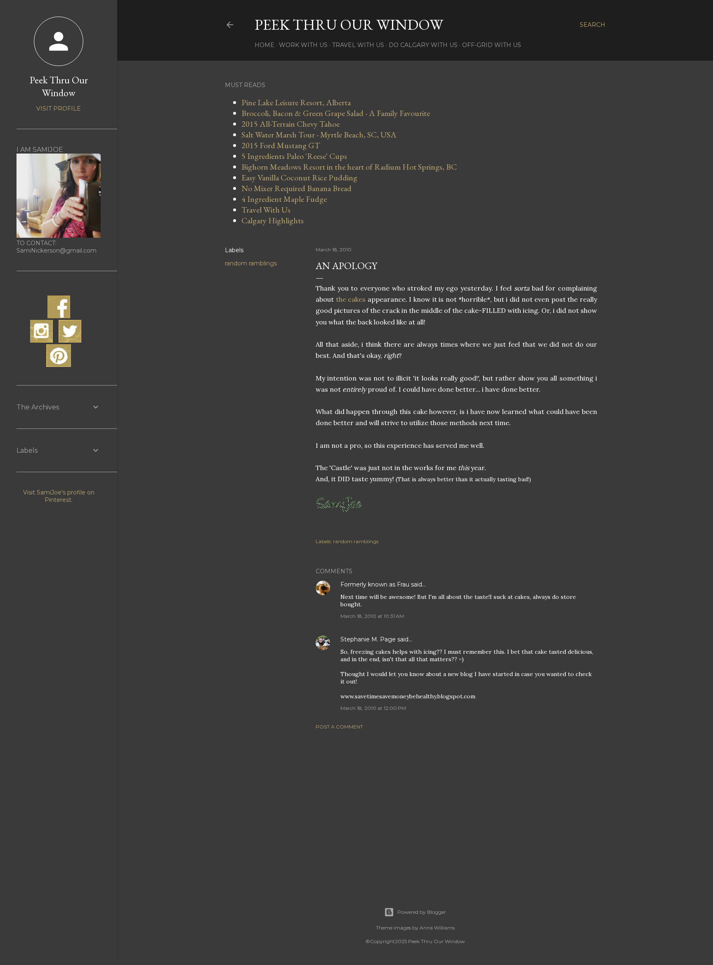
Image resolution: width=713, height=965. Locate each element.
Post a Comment (339, 727)
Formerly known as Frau (374, 584)
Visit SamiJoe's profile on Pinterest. (58, 496)
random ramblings (251, 263)
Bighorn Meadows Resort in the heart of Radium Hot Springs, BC (349, 166)
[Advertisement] (456, 808)
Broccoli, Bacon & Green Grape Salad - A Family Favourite (335, 113)
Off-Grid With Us (491, 45)
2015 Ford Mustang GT (280, 145)
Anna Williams (437, 928)
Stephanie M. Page (368, 639)
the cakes (351, 299)
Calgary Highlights (272, 220)
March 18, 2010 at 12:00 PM (373, 708)
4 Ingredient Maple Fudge (284, 199)
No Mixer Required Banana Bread (296, 188)
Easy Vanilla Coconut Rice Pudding (299, 177)
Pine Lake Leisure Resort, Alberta (296, 102)
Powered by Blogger (421, 912)
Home (264, 45)
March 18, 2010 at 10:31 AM (372, 616)
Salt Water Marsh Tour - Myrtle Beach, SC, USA (319, 134)
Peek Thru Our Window (349, 24)
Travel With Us (358, 45)
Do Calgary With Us (423, 45)
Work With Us (303, 45)
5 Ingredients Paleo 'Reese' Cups (294, 156)
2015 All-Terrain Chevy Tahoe (290, 123)
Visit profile (58, 108)
